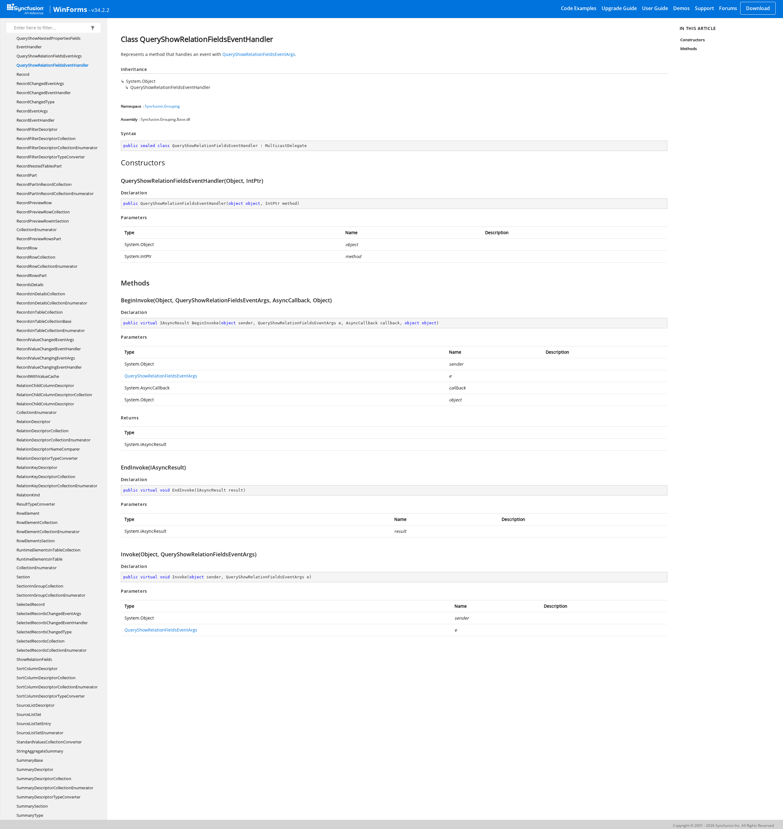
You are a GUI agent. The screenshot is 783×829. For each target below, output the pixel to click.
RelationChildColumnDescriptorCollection (54, 394)
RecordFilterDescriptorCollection (46, 138)
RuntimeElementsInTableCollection (48, 550)
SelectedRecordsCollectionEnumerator (52, 650)
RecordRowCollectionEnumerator (47, 266)
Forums (728, 8)
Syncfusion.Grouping (162, 106)
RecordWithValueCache (38, 376)
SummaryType (30, 815)
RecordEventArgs (32, 111)
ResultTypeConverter (36, 504)
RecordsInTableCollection (40, 312)
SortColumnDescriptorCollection (46, 677)
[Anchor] (117, 163)
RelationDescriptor (33, 421)
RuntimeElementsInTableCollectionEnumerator (39, 563)
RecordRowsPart (32, 275)
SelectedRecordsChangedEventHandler (52, 622)
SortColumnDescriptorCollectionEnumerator (57, 687)
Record (23, 74)
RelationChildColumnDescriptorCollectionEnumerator (45, 408)
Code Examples (578, 8)
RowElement (28, 513)
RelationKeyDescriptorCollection (46, 476)
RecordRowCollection (36, 257)
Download (758, 8)
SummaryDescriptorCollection (44, 778)
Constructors (692, 39)
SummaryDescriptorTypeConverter (48, 797)
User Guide (655, 8)
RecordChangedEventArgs (40, 83)
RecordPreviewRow (34, 202)
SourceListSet (29, 714)
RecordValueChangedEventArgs (45, 339)
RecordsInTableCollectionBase (44, 321)
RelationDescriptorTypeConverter (47, 458)
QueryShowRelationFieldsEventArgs (49, 56)
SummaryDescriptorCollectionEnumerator (55, 787)
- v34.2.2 (99, 9)
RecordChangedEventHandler (44, 92)
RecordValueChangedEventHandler (49, 349)
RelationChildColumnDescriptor (45, 385)
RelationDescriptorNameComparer (48, 449)
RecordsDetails (30, 284)
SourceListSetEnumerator (40, 732)
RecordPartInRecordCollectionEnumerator (55, 193)
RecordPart (27, 175)
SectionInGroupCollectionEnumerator (51, 595)
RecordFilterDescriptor (37, 129)
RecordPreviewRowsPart (39, 238)
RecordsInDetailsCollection (41, 294)
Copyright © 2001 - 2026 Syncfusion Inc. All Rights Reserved (723, 825)
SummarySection (32, 806)
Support (704, 8)
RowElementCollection (37, 522)
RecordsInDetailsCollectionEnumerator (52, 303)
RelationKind (28, 495)
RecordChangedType (35, 102)
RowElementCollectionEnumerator (48, 531)
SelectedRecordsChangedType (44, 632)
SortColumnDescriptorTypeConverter (51, 696)
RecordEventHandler (35, 120)
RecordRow (27, 248)
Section (23, 577)
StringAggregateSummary (40, 751)
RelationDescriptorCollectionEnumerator (54, 440)
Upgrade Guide (619, 8)
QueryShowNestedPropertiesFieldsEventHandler (48, 42)
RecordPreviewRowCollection (43, 212)
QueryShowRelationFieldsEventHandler (52, 65)
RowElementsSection (36, 540)
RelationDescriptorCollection (43, 430)
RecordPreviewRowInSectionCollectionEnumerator (43, 225)
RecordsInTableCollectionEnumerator (51, 330)
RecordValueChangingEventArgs (46, 358)
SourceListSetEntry (34, 723)
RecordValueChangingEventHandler (49, 367)
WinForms (70, 9)
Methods (688, 48)
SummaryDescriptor (35, 769)
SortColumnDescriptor (37, 668)
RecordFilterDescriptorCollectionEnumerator (57, 147)
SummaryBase (30, 760)
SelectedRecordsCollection (41, 641)
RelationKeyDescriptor (37, 467)
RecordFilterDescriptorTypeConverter (51, 157)
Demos (681, 8)
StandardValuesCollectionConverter (49, 742)
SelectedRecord (31, 604)
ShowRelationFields (34, 659)
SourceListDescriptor (35, 705)
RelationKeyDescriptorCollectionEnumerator (57, 485)
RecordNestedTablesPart (39, 166)
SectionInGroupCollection (40, 586)
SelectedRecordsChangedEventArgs (49, 613)
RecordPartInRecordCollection (44, 184)
